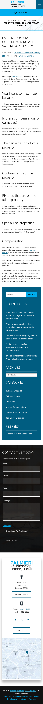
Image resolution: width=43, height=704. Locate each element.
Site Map (16, 696)
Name (5, 463)
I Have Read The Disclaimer (17, 531)
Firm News (10, 401)
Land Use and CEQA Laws (17, 412)
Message (6, 500)
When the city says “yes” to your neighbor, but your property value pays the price (21, 315)
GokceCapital (17, 76)
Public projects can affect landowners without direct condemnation (17, 347)
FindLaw (32, 699)
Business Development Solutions (23, 698)
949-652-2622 (22, 13)
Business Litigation (14, 391)
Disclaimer (7, 525)
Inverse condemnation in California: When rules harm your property (21, 357)
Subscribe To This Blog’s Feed (19, 434)
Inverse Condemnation (16, 407)
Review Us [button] (21, 630)
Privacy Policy (26, 696)
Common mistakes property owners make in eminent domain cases (21, 337)
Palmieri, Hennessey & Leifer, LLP (23, 690)
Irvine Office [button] (21, 594)
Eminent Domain (26, 56)
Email (5, 475)
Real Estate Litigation (15, 418)
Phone (5, 488)
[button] (39, 5)
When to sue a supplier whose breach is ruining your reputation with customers (20, 327)
